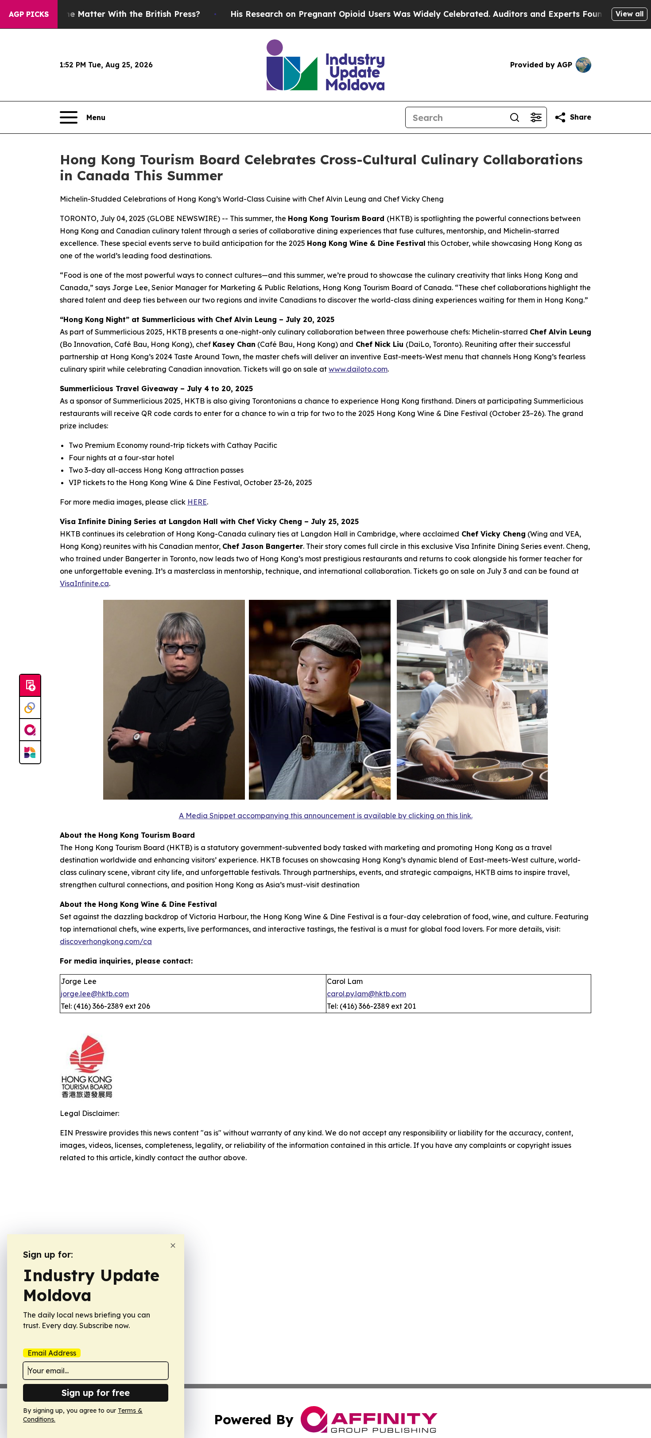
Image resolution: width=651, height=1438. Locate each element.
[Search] (514, 117)
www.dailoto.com (358, 369)
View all (629, 13)
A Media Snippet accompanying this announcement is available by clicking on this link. (326, 815)
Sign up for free (96, 1392)
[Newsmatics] (30, 752)
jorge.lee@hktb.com (95, 993)
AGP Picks (29, 14)
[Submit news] (30, 686)
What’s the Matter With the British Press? (115, 14)
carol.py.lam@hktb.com (366, 993)
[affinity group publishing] (30, 730)
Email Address (51, 1353)
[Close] (173, 1245)
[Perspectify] (30, 708)
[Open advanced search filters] (535, 117)
